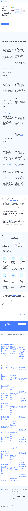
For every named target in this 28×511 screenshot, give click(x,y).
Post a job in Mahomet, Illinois (23, 470)
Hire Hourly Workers (13, 494)
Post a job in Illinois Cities (7, 365)
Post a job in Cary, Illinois (22, 385)
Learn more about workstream (5, 27)
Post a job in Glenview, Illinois (5, 426)
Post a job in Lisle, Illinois (13, 432)
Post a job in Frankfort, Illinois (22, 369)
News (23, 494)
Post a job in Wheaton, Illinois (5, 419)
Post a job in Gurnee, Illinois (13, 367)
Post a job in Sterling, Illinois (14, 390)
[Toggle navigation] (26, 1)
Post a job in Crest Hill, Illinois (14, 466)
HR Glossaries (14, 498)
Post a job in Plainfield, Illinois (5, 431)
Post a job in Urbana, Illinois (5, 433)
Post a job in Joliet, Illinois (4, 380)
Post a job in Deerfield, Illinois (23, 378)
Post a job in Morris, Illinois (22, 401)
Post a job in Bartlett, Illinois (5, 437)
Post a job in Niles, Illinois (13, 377)
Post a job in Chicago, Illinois (5, 367)
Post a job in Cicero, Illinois (5, 388)
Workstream (16, 209)
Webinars (18, 494)
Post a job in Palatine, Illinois (5, 400)
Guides (18, 493)
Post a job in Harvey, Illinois (13, 420)
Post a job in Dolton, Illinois (13, 447)
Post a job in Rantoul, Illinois (22, 453)
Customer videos (18, 496)
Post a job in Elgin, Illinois (4, 384)
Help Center (18, 498)
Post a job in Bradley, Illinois (22, 429)
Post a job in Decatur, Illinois (5, 385)
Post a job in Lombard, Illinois (5, 432)
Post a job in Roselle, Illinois (13, 446)
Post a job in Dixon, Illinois (22, 417)
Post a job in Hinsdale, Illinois (22, 393)
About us (24, 491)
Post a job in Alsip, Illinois (22, 372)
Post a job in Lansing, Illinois (14, 386)
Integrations (13, 501)
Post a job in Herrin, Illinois (22, 476)
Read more (10, 77)
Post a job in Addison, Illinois (5, 459)
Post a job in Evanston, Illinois (5, 397)
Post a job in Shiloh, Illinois (22, 452)
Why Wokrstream (13, 505)
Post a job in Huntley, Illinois (13, 387)
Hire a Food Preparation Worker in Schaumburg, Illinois (22, 339)
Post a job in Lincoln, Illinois (22, 407)
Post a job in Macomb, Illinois (22, 392)
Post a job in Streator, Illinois (22, 406)
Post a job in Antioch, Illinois (22, 434)
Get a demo (13, 503)
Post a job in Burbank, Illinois (14, 380)
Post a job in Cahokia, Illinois (22, 441)
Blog (18, 491)
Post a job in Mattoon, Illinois (22, 391)
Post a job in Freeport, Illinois (14, 425)
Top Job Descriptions (14, 496)
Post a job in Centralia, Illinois (22, 416)
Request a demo (22, 324)
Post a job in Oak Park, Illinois (5, 420)
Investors (24, 496)
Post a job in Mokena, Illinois (14, 469)
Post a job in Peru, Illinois (13, 368)
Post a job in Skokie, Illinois (5, 405)
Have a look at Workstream (12, 220)
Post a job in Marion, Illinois (22, 397)
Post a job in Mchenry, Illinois (14, 393)
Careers (24, 493)
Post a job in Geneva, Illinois (14, 448)
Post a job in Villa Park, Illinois (14, 455)
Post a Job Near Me (14, 492)
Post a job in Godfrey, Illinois (22, 400)
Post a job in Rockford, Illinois (5, 368)
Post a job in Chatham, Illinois (23, 473)
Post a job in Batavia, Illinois (13, 400)
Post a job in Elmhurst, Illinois (5, 428)
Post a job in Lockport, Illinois (14, 406)
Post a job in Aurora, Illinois (5, 373)
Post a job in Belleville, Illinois (5, 436)
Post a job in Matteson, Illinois (14, 480)
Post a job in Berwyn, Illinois (5, 416)
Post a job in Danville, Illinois (5, 427)
